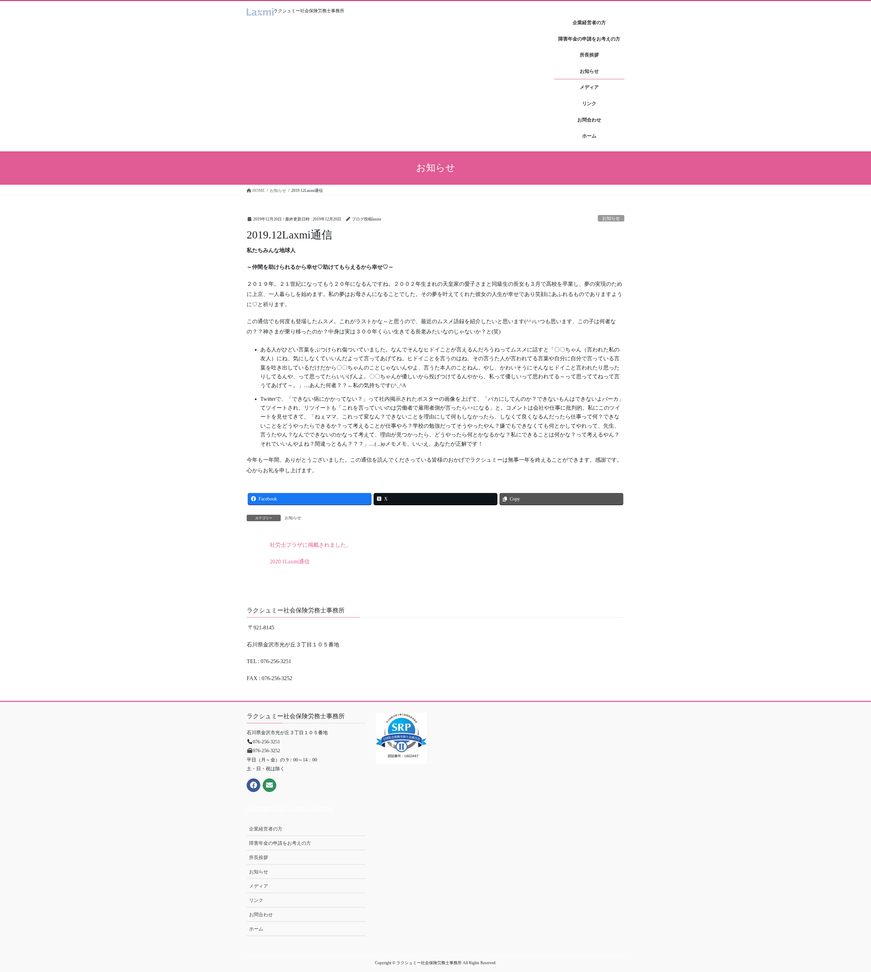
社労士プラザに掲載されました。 (310, 545)
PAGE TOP (845, 937)
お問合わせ (261, 914)
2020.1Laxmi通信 (290, 561)
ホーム (256, 929)
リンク (256, 900)
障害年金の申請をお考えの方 (280, 843)
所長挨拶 (258, 857)
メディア (258, 886)
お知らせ (611, 218)
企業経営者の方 (265, 828)
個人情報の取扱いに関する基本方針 (290, 809)
